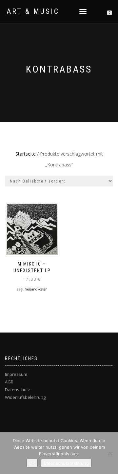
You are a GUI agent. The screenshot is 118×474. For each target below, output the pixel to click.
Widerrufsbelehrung (25, 397)
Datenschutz (17, 390)
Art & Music (33, 11)
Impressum (16, 374)
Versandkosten (36, 289)
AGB (9, 382)
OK (32, 463)
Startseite (25, 154)
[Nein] (110, 453)
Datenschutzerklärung (66, 463)
